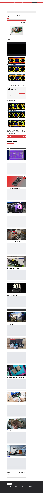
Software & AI (26, 2)
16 (19, 136)
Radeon (11, 141)
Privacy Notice (9, 95)
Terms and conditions (9, 486)
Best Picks (9, 2)
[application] (16, 49)
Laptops (21, 2)
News (18, 2)
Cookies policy (30, 486)
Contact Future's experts (16, 486)
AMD (16, 141)
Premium (33, 2)
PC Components (16, 2)
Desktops (23, 2)
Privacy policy (23, 486)
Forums (35, 2)
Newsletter (25, 22)
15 (18, 136)
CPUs (11, 2)
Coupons (30, 2)
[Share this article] (7, 22)
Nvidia (13, 141)
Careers (8, 489)
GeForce (8, 141)
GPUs (13, 2)
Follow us (21, 22)
